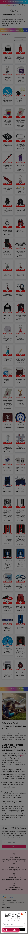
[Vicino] (25, 912)
